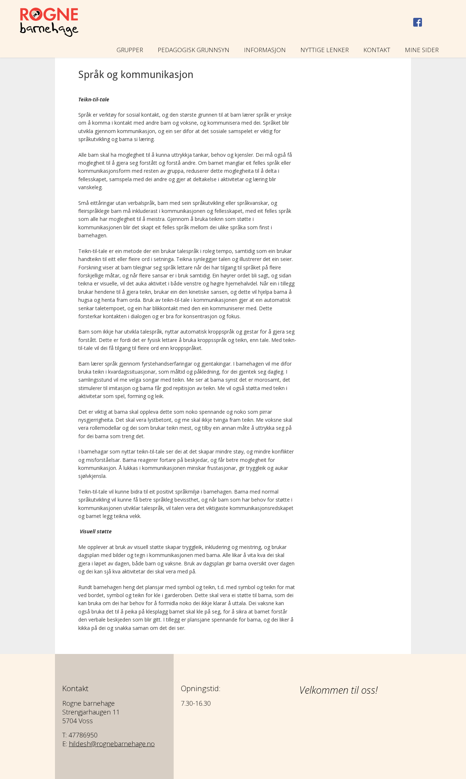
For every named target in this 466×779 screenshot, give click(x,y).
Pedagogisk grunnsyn (193, 50)
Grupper (129, 50)
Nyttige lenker (324, 50)
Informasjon (265, 50)
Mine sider (422, 50)
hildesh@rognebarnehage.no (112, 743)
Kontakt (376, 50)
